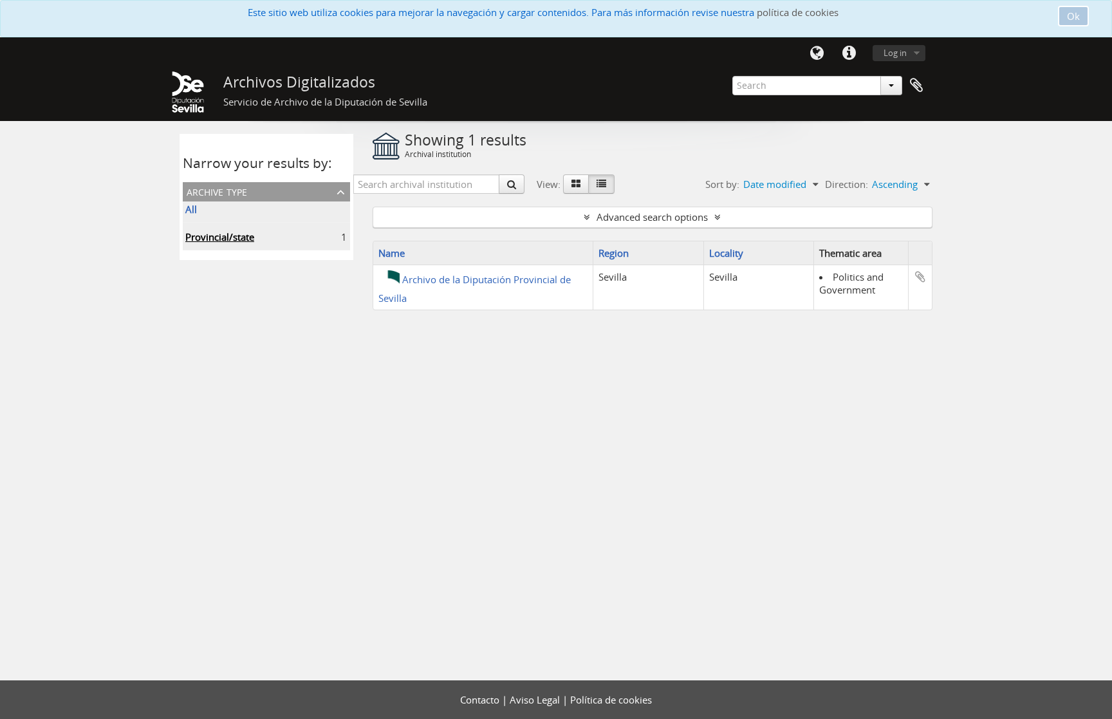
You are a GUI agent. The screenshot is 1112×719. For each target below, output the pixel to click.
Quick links (849, 53)
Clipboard (916, 86)
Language (817, 53)
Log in (895, 53)
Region (613, 253)
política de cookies (798, 12)
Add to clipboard (920, 276)
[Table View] (601, 184)
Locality (726, 253)
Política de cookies (611, 699)
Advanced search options (652, 216)
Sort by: (722, 184)
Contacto (481, 699)
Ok (1073, 16)
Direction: (846, 184)
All (191, 209)
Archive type (217, 191)
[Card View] (576, 184)
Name (391, 253)
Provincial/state (219, 236)
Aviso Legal (536, 699)
